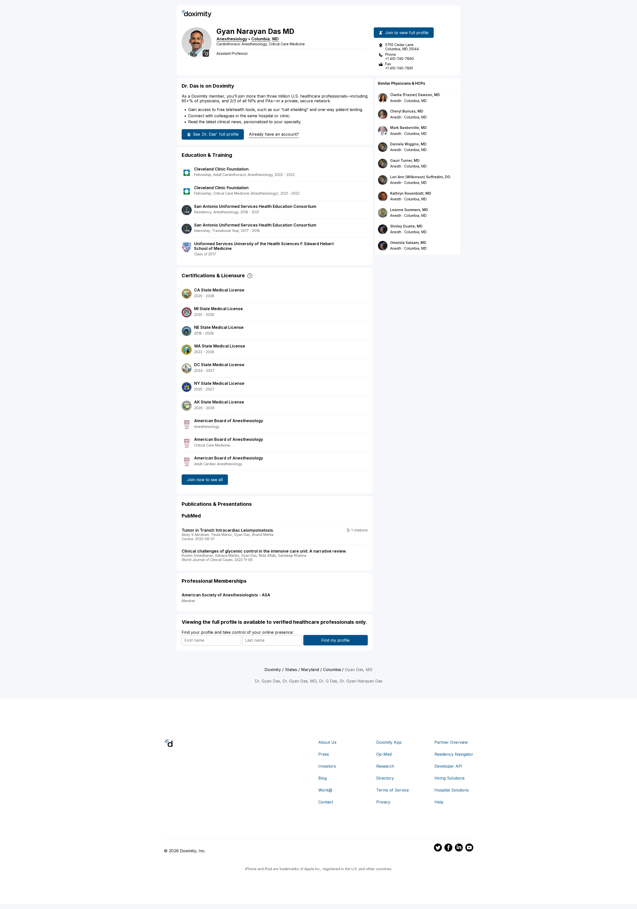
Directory (385, 778)
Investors (327, 766)
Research (385, 766)
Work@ (325, 790)
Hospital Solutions (451, 790)
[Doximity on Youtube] (469, 848)
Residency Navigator (453, 754)
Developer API (448, 766)
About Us (327, 742)
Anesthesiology (231, 38)
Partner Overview (451, 742)
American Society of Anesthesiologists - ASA (226, 594)
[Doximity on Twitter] (438, 848)
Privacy (383, 801)
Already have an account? (274, 134)
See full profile (216, 134)
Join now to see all (205, 479)
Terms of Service (392, 790)
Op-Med (384, 754)
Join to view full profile (406, 32)
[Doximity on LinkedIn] (459, 848)
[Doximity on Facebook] (448, 848)
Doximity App (389, 742)
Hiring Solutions (449, 778)
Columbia (260, 38)
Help (438, 801)
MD (275, 38)
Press (323, 754)
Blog (322, 778)
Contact (325, 801)
